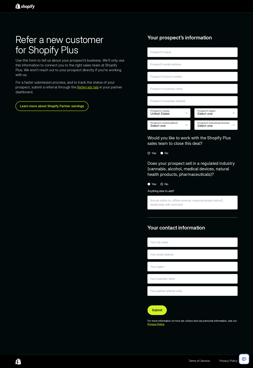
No (166, 153)
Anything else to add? (160, 191)
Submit (157, 310)
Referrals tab (88, 87)
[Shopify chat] (244, 359)
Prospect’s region (206, 111)
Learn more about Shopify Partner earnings (52, 106)
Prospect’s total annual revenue (213, 123)
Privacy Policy (155, 324)
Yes (154, 153)
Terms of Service (199, 360)
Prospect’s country (160, 111)
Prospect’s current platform (164, 123)
